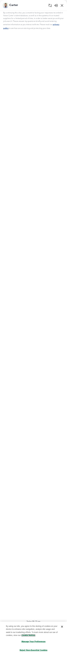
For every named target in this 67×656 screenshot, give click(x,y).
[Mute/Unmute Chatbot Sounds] (56, 5)
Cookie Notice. (28, 635)
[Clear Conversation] (50, 5)
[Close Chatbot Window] (62, 5)
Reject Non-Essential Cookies (34, 650)
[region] (33, 327)
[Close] (62, 626)
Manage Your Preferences (34, 642)
